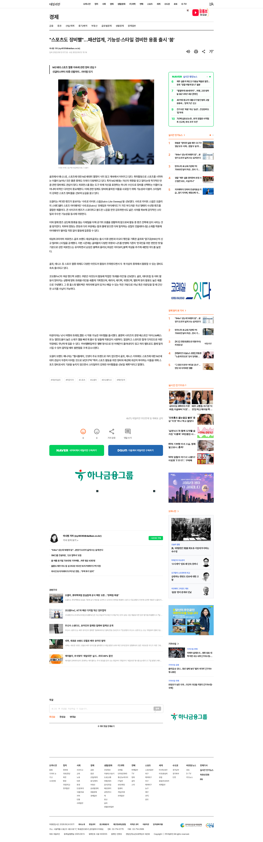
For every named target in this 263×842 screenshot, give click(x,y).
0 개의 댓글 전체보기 (106, 726)
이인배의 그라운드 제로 (179, 588)
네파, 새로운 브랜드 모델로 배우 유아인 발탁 (85, 640)
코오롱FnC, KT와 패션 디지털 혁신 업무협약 (85, 610)
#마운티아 (70, 379)
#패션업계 (121, 379)
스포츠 (150, 3)
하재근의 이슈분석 (178, 560)
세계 (158, 3)
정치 (96, 3)
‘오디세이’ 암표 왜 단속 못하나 (184, 564)
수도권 (167, 3)
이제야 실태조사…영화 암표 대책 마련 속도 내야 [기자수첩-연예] (199, 656)
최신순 (52, 717)
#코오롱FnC (107, 379)
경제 (111, 3)
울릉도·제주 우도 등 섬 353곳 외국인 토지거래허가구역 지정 (76, 565)
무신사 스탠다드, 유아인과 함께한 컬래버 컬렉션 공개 (89, 625)
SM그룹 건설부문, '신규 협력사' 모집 (66, 555)
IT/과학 (132, 3)
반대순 (73, 717)
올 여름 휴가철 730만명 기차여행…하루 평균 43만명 (73, 560)
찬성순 (63, 717)
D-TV (183, 3)
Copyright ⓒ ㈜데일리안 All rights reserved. (171, 834)
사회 (104, 3)
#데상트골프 (56, 379)
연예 (141, 3)
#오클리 (93, 379)
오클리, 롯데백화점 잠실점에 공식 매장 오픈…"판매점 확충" (92, 595)
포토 (175, 3)
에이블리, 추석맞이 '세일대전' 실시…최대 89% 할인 (89, 655)
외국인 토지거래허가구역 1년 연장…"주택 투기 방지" (72, 571)
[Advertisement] (106, 682)
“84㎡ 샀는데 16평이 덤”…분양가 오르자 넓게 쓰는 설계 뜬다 (77, 549)
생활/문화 (121, 3)
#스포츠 (82, 379)
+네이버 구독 (156, 538)
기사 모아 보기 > (70, 540)
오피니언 (86, 3)
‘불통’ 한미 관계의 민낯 (181, 592)
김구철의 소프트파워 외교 (180, 572)
